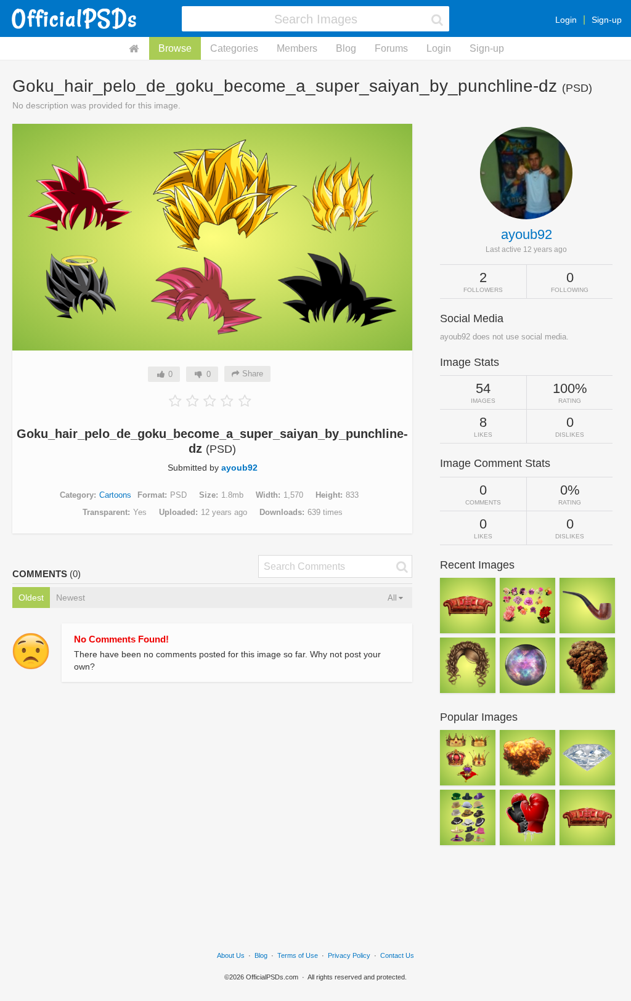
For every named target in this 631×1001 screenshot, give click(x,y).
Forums (391, 48)
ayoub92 (239, 467)
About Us (231, 955)
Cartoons (115, 495)
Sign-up (607, 20)
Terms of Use (297, 955)
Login (566, 20)
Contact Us (397, 955)
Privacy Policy (349, 955)
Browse (175, 48)
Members (297, 48)
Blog (346, 48)
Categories (234, 48)
